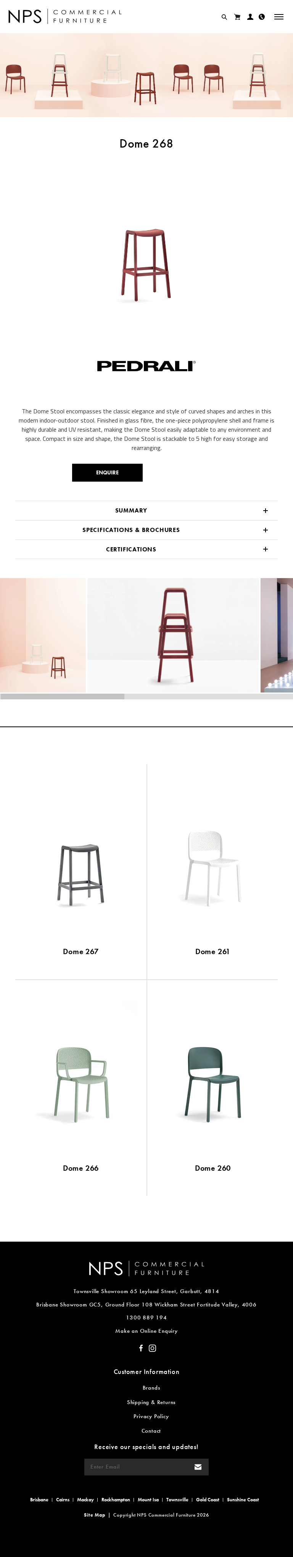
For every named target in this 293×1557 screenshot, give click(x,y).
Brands (151, 1387)
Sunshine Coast (243, 1499)
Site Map (94, 1515)
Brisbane (39, 1499)
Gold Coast (207, 1499)
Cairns (62, 1499)
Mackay (85, 1499)
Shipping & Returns (151, 1402)
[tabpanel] (146, 239)
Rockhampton (115, 1499)
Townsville (177, 1499)
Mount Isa (148, 1499)
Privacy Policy (151, 1416)
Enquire (107, 472)
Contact (151, 1431)
